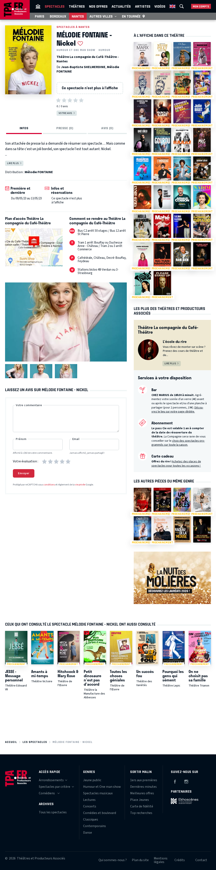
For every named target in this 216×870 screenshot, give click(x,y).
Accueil (11, 742)
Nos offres (98, 6)
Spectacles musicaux (98, 793)
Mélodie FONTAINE (39, 172)
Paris (39, 16)
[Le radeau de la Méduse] (182, 529)
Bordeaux (58, 16)
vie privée (80, 484)
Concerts (89, 806)
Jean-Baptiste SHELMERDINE (83, 67)
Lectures (89, 799)
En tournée (131, 16)
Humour (104, 50)
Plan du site (140, 860)
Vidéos (159, 6)
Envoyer (23, 473)
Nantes (78, 16)
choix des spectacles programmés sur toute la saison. (178, 443)
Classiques (90, 819)
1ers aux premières (143, 780)
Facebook (175, 781)
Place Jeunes (139, 799)
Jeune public (92, 780)
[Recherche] (181, 6)
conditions (49, 484)
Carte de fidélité (141, 806)
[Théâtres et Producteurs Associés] (38, 6)
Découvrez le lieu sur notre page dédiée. (177, 410)
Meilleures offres (142, 793)
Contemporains (94, 826)
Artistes (142, 6)
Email (76, 439)
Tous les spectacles (53, 812)
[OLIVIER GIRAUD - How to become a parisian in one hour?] (202, 529)
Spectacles (55, 6)
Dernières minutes (143, 786)
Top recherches (141, 813)
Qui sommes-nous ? (113, 860)
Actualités (121, 6)
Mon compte (201, 6)
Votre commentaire (29, 405)
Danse (87, 832)
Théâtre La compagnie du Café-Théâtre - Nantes (88, 59)
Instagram (186, 781)
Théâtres (77, 6)
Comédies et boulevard (99, 813)
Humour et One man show (76, 50)
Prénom (21, 439)
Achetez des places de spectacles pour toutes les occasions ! (176, 463)
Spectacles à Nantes (73, 27)
